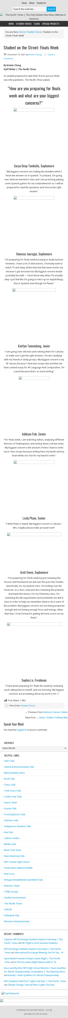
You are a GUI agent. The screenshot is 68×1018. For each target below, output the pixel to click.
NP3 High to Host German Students (39, 943)
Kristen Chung (35, 54)
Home (24, 2)
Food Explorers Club (14, 814)
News (11, 23)
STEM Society (11, 891)
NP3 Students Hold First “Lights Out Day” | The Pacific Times (35, 981)
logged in (22, 729)
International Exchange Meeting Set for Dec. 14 (38, 952)
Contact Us (41, 2)
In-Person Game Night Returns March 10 (35, 962)
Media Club (10, 844)
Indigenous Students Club (17, 826)
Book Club (9, 778)
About (31, 2)
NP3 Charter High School (17, 862)
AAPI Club (9, 761)
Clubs (37, 23)
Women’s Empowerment (16, 921)
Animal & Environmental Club (19, 767)
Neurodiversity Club (14, 856)
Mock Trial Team (12, 850)
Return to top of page (36, 1014)
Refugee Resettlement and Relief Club (23, 879)
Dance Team (10, 802)
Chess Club (10, 784)
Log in (49, 1010)
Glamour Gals (11, 820)
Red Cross (9, 873)
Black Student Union (14, 772)
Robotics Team (12, 885)
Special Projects (50, 23)
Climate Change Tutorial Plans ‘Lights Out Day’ (31, 984)
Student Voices (24, 23)
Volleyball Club (11, 915)
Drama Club (10, 808)
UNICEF (8, 909)
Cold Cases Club (12, 790)
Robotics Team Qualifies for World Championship (33, 975)
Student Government (15, 897)
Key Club (8, 832)
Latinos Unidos (12, 838)
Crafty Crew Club (13, 796)
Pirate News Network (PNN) (18, 868)
